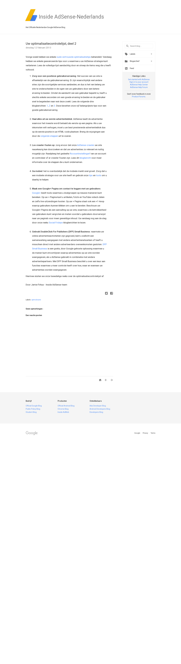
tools (98, 175)
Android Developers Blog (100, 409)
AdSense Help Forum (139, 87)
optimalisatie (36, 300)
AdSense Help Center (139, 85)
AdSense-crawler (85, 145)
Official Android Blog (66, 406)
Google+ (36, 193)
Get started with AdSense (139, 79)
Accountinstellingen (80, 153)
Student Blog (31, 412)
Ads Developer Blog (98, 406)
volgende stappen (49, 136)
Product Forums (138, 97)
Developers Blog (96, 412)
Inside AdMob (63, 412)
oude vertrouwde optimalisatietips (74, 57)
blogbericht (85, 158)
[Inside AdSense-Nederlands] (71, 21)
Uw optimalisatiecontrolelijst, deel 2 (51, 43)
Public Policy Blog (33, 409)
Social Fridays (56, 222)
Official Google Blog (34, 406)
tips (91, 175)
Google (137, 433)
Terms (153, 433)
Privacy (145, 433)
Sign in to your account (138, 82)
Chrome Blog (63, 409)
